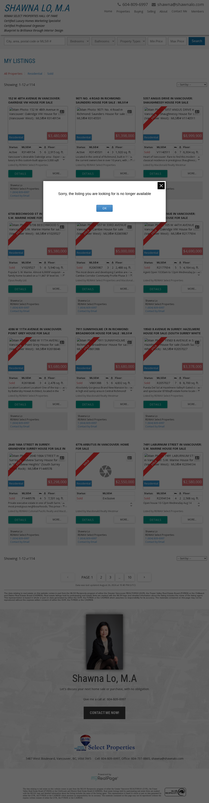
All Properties (13, 73)
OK (104, 208)
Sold (50, 73)
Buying (138, 11)
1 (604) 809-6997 (19, 192)
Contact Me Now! (104, 713)
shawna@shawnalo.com (167, 758)
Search (197, 41)
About (164, 11)
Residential (35, 73)
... (119, 577)
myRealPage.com (104, 779)
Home (108, 11)
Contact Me (179, 11)
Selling (151, 11)
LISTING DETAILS (20, 173)
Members (197, 11)
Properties (123, 11)
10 (129, 577)
